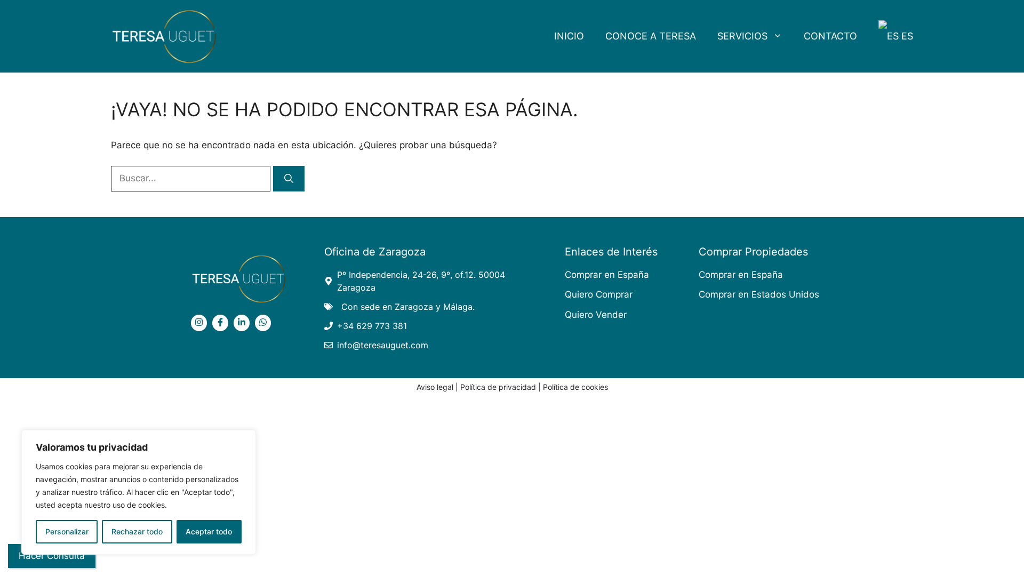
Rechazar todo (137, 531)
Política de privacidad (498, 386)
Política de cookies (575, 386)
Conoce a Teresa (650, 36)
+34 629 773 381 (372, 326)
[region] (138, 492)
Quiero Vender (596, 314)
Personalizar (67, 531)
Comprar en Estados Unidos (759, 294)
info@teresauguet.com (382, 345)
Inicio (569, 36)
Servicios (742, 36)
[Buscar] (289, 178)
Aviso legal (435, 386)
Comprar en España (607, 274)
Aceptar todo (209, 531)
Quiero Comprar (599, 294)
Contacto (830, 36)
